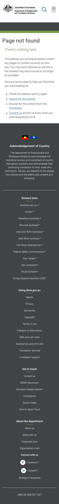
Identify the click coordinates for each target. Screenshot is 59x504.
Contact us (15, 113)
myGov (29, 211)
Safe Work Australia (28, 238)
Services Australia (28, 225)
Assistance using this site (29, 343)
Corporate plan (29, 441)
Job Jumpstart (29, 265)
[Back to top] (53, 498)
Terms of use (29, 323)
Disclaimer (29, 310)
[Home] (18, 9)
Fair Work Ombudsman (28, 245)
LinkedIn (32, 470)
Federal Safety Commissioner (28, 251)
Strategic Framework (30, 477)
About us (29, 428)
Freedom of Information (29, 330)
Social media (29, 402)
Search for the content (22, 98)
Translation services (29, 350)
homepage (15, 108)
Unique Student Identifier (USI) (29, 278)
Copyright (29, 317)
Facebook (32, 462)
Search (29, 297)
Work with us (29, 435)
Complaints (29, 396)
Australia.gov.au (28, 205)
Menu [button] (53, 12)
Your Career (29, 258)
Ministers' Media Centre (28, 389)
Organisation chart (29, 448)
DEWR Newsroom (29, 382)
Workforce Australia (28, 218)
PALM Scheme (28, 271)
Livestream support (29, 357)
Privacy (29, 304)
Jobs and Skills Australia (29, 231)
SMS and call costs (29, 337)
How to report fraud (29, 409)
